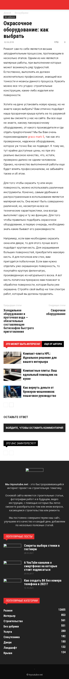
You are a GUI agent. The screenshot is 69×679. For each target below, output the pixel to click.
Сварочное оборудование (55, 312)
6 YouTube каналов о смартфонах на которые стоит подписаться (40, 566)
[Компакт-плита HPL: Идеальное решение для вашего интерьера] (12, 358)
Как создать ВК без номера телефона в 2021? (42, 582)
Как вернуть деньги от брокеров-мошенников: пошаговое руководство (39, 392)
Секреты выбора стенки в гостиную (42, 547)
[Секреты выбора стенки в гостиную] (12, 550)
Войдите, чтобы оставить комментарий (34, 427)
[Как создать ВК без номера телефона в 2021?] (12, 585)
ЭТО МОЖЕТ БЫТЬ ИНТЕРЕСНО (23, 344)
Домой (7, 12)
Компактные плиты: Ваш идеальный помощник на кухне (40, 375)
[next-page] (11, 405)
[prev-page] (6, 405)
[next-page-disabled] (11, 453)
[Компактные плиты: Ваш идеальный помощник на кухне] (12, 375)
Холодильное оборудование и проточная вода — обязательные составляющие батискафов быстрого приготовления (19, 321)
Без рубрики (21, 12)
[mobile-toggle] (6, 5)
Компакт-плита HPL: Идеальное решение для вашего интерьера (40, 358)
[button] (64, 5)
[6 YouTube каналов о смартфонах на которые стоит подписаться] (12, 567)
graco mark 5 (36, 136)
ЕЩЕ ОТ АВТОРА (53, 344)
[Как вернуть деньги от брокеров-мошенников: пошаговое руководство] (12, 392)
